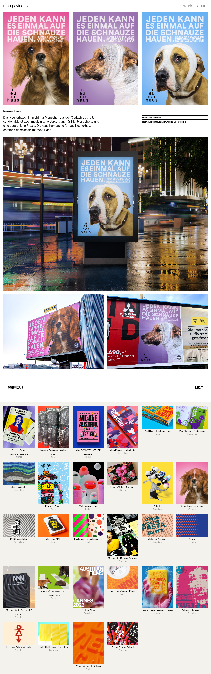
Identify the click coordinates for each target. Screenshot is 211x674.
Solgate (157, 506)
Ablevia (192, 539)
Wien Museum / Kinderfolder (192, 431)
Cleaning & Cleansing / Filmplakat (157, 610)
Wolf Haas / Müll (53, 539)
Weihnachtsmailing (88, 506)
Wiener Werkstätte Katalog (88, 666)
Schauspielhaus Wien (192, 610)
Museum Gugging (19, 487)
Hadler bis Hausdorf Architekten (53, 647)
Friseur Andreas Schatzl (123, 647)
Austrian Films (88, 610)
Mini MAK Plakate (53, 506)
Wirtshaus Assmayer (157, 539)
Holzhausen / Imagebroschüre (88, 539)
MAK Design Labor (19, 539)
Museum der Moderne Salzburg (122, 558)
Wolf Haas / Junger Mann (123, 591)
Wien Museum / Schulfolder (123, 450)
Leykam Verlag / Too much (122, 487)
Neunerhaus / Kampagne (192, 506)
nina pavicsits (15, 6)
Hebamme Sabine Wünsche (19, 647)
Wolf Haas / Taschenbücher (157, 431)
